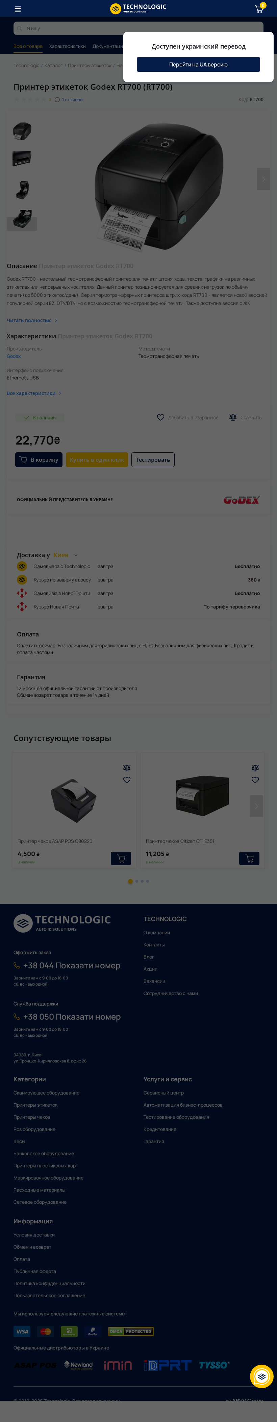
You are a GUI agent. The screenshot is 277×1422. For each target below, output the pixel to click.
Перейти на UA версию (198, 64)
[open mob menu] (18, 9)
